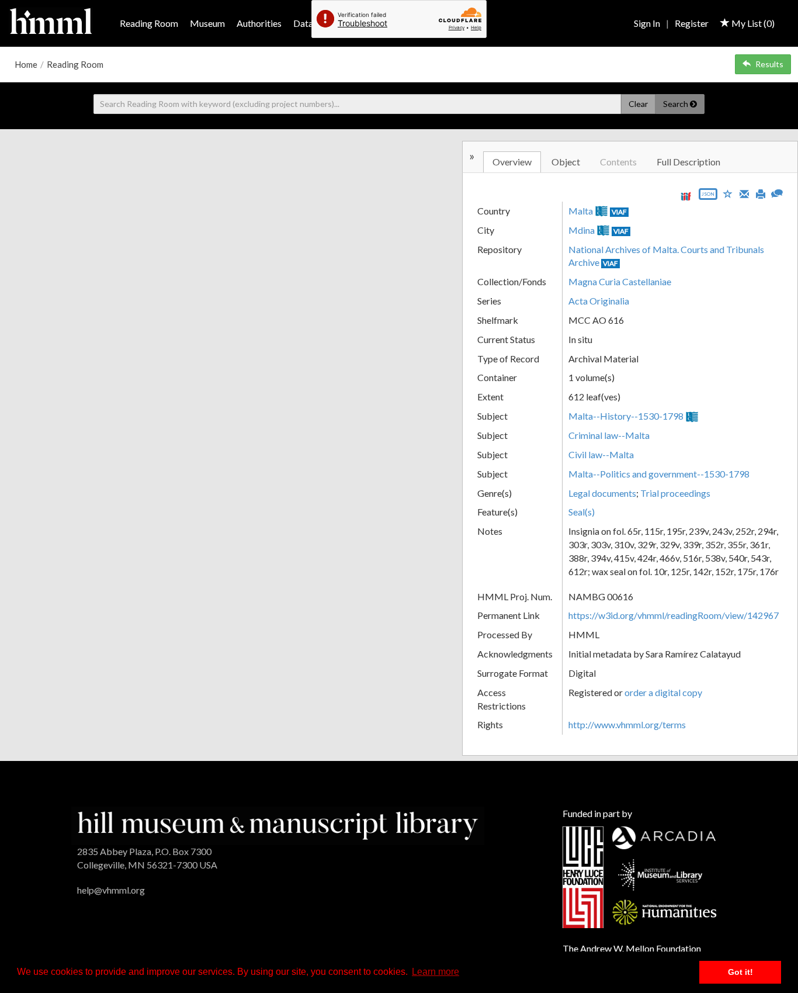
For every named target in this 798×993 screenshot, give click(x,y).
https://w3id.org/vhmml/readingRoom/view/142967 (673, 615)
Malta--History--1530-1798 (625, 415)
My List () (752, 23)
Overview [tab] (512, 161)
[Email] (744, 193)
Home (26, 64)
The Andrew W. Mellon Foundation (632, 948)
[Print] (760, 193)
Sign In (647, 23)
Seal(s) (581, 511)
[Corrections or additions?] (777, 192)
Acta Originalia (598, 300)
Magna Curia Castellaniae (619, 281)
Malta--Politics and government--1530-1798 (659, 473)
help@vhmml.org (111, 889)
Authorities (259, 23)
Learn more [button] (435, 972)
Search (676, 104)
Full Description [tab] (688, 161)
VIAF (619, 211)
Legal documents (602, 493)
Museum (207, 23)
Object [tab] (565, 161)
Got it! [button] (740, 972)
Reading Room (149, 23)
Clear (638, 104)
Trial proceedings (675, 493)
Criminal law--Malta (609, 435)
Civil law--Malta (601, 454)
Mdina (581, 230)
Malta (580, 210)
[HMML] (277, 824)
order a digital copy (663, 692)
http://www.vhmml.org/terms (627, 724)
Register (692, 23)
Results (769, 64)
